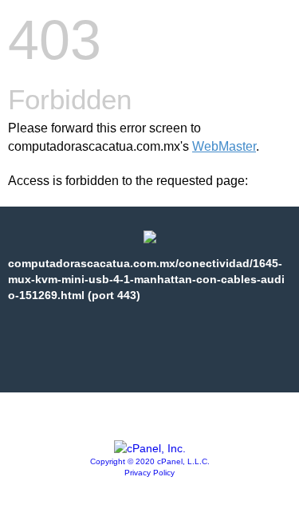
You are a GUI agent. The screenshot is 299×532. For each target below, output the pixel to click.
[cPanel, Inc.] (150, 448)
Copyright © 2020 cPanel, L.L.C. (150, 461)
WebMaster (224, 146)
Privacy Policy (149, 472)
